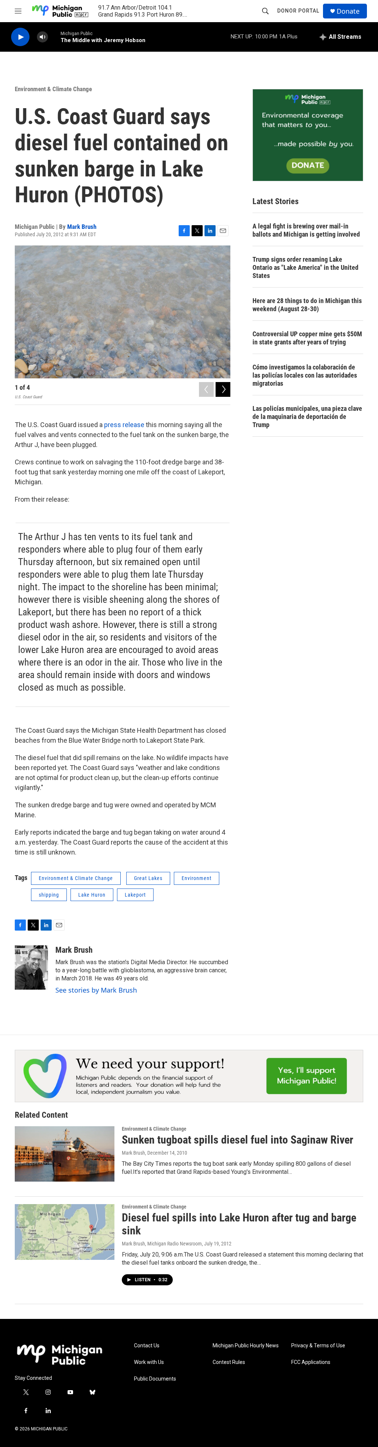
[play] (20, 37)
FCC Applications (310, 1362)
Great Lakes (148, 878)
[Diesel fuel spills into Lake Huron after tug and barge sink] (64, 1231)
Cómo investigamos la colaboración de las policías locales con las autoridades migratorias (304, 375)
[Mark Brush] (31, 967)
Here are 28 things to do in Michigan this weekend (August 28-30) (307, 305)
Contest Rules (229, 1362)
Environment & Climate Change (53, 89)
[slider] (54, 37)
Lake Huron (92, 895)
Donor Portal (298, 11)
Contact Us (146, 1345)
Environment (197, 878)
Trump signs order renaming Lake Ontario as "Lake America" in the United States (305, 267)
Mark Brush (81, 226)
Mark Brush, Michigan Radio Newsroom (162, 1244)
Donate (348, 11)
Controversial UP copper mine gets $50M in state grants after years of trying (307, 338)
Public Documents (155, 1379)
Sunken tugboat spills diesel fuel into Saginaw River (237, 1139)
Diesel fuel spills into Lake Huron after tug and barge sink (239, 1224)
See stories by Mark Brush (96, 990)
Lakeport (135, 895)
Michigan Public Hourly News (246, 1345)
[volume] (42, 37)
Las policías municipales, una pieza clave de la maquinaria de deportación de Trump (307, 417)
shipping (49, 895)
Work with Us (149, 1362)
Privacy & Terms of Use (318, 1345)
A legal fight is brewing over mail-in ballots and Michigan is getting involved (306, 230)
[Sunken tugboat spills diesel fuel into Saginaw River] (64, 1154)
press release (124, 425)
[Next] (223, 389)
